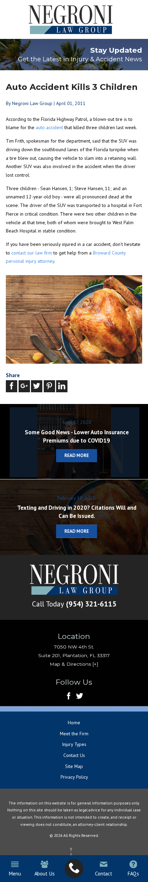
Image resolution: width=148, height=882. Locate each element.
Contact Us (74, 755)
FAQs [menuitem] (133, 873)
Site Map (74, 766)
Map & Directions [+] (74, 664)
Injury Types (74, 744)
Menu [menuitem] (15, 873)
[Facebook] (68, 696)
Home (74, 722)
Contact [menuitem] (103, 873)
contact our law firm (31, 253)
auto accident (50, 127)
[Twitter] (79, 696)
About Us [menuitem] (44, 873)
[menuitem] (74, 868)
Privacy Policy (74, 777)
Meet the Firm (74, 733)
